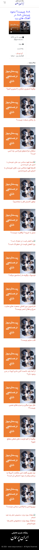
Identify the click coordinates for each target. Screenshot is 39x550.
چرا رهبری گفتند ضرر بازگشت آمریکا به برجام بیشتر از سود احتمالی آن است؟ (21, 474)
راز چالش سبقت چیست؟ (25, 120)
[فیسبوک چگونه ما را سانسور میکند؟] (19, 263)
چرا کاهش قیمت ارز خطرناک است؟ (21, 244)
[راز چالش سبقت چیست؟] (19, 107)
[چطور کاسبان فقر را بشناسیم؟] (19, 189)
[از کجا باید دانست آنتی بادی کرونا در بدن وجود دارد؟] (19, 358)
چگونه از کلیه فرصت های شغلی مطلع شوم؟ (21, 441)
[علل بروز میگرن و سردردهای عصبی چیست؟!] (19, 392)
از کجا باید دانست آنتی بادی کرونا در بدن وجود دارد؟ (19, 373)
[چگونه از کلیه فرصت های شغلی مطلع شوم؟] (19, 426)
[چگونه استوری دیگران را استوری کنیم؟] (19, 76)
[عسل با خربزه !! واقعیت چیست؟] (19, 220)
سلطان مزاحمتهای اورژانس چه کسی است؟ (21, 152)
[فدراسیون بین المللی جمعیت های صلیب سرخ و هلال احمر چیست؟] (19, 294)
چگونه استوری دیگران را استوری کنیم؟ (21, 89)
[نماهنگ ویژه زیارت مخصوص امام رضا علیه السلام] (19, 516)
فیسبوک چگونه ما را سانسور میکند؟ (22, 275)
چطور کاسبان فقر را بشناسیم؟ (24, 201)
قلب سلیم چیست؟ (28, 340)
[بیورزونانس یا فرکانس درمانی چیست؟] (19, 494)
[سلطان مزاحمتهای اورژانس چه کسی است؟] (19, 138)
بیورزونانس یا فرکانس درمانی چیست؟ (20, 506)
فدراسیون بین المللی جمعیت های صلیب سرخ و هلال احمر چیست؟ (19, 308)
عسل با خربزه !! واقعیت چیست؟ (23, 232)
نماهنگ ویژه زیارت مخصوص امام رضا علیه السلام (21, 522)
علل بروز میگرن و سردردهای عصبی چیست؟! (22, 407)
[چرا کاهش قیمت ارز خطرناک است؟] (23, 241)
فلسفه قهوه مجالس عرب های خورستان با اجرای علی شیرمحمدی (19, 169)
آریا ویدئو (20, 53)
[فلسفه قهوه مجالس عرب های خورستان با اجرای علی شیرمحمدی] (19, 163)
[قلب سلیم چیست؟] (19, 327)
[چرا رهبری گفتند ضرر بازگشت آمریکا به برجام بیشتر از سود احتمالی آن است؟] (19, 460)
